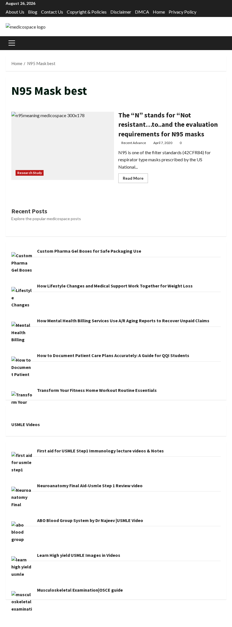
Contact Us (52, 11)
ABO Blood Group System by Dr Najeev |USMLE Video (90, 520)
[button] (12, 43)
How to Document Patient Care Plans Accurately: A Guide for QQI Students (113, 355)
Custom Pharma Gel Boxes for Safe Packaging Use (89, 251)
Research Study (29, 173)
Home (159, 11)
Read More (135, 179)
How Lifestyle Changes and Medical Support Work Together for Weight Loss (115, 286)
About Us (15, 11)
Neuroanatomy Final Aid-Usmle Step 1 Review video (90, 485)
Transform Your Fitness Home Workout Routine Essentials (97, 390)
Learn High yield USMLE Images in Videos (78, 555)
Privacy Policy (182, 11)
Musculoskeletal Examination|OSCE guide (80, 590)
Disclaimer (120, 11)
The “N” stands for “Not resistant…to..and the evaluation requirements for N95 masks (62, 146)
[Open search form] (224, 43)
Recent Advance (133, 143)
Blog (32, 11)
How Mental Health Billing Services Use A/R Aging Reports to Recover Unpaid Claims (123, 320)
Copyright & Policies (87, 11)
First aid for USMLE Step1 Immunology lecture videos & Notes (100, 451)
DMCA (142, 11)
